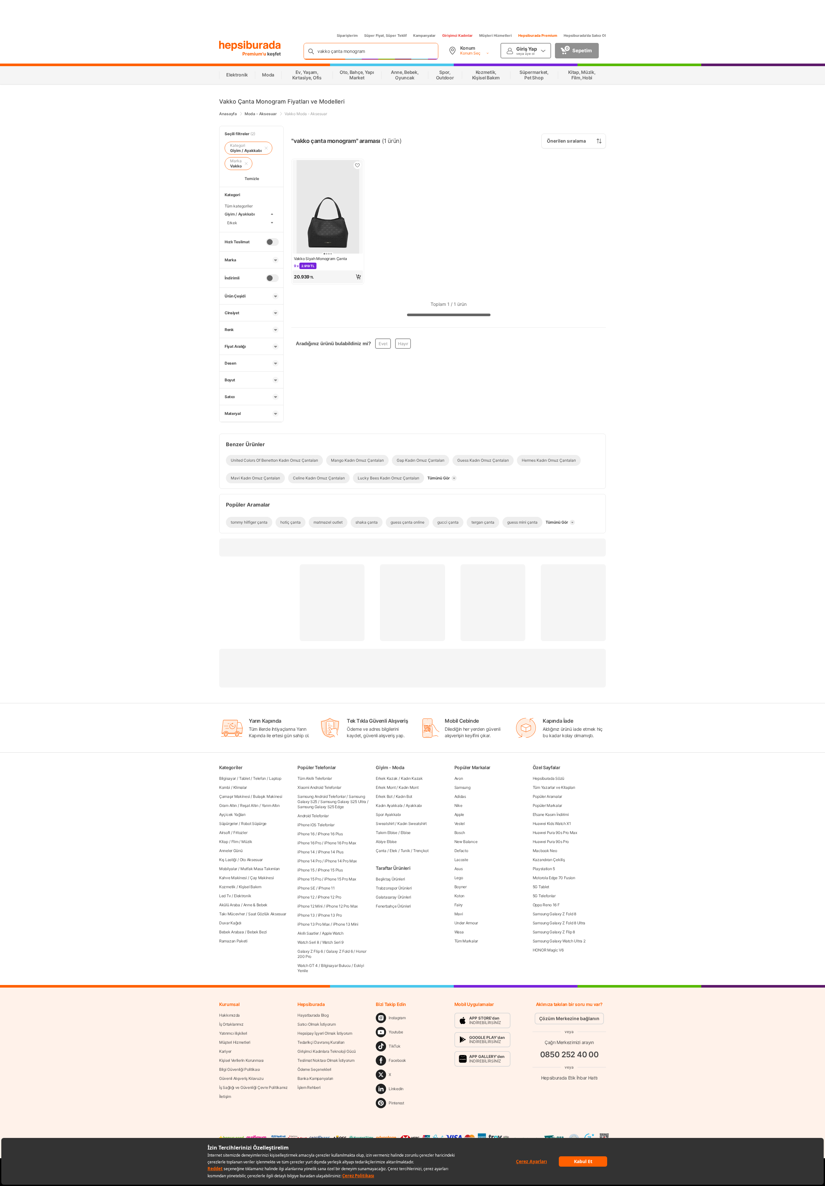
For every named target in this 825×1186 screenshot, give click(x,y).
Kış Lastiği (228, 859)
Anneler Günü (230, 850)
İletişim (225, 1096)
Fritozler (240, 832)
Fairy (458, 904)
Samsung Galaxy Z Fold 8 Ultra (559, 922)
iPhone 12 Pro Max (342, 906)
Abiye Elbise (386, 841)
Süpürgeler (228, 823)
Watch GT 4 (307, 965)
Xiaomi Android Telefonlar (319, 787)
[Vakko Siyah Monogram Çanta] (328, 207)
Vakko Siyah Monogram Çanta (320, 258)
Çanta (381, 850)
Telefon (259, 778)
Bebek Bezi (257, 932)
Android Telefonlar (313, 815)
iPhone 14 (306, 851)
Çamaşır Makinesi (234, 796)
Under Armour (466, 922)
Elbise (406, 832)
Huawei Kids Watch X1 (552, 823)
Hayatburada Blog (312, 1015)
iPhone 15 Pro (309, 879)
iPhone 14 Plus (331, 851)
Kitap (223, 841)
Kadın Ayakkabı (389, 805)
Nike (458, 805)
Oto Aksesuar (251, 859)
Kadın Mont (408, 787)
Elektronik (242, 895)
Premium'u (254, 53)
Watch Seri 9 (333, 942)
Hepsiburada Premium (537, 35)
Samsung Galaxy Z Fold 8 (554, 913)
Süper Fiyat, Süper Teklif (385, 35)
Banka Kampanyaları (315, 1078)
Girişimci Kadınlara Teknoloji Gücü (326, 1051)
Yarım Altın (271, 805)
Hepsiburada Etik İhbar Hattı (569, 1077)
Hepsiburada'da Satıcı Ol (585, 35)
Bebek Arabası (231, 932)
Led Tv (225, 895)
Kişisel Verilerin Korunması (241, 1060)
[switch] (272, 242)
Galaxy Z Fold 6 (339, 951)
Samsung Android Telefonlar (321, 796)
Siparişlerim (347, 35)
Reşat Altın (249, 805)
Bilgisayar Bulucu (336, 965)
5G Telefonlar (544, 895)
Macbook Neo (545, 850)
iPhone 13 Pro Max (313, 924)
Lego (458, 877)
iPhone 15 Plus (330, 870)
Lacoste (461, 859)
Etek (393, 850)
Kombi (224, 787)
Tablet (244, 778)
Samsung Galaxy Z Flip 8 (554, 932)
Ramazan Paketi (233, 941)
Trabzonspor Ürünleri (394, 888)
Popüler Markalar (547, 805)
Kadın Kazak (412, 778)
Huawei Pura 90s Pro (551, 841)
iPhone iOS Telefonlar (316, 824)
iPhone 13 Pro (330, 915)
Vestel (459, 823)
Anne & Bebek (255, 904)
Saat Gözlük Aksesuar (267, 913)
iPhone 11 (326, 888)
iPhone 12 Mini (310, 906)
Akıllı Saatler (308, 933)
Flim (234, 841)
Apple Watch (333, 933)
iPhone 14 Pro (309, 861)
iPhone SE (306, 888)
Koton (459, 895)
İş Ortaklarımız (231, 1024)
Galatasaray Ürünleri (393, 897)
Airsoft (224, 832)
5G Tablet (541, 886)
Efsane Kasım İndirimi (551, 814)
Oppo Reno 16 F (546, 904)
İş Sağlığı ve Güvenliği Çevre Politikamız (253, 1087)
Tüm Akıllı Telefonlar (314, 778)
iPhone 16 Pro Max (340, 842)
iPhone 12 (305, 897)
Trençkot (421, 850)
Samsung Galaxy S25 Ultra (343, 801)
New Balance (466, 841)
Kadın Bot (404, 796)
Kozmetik (227, 886)
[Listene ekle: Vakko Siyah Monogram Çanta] (357, 165)
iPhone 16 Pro (309, 842)
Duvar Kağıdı (230, 922)
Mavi (458, 913)
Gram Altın (228, 805)
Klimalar (240, 787)
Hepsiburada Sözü (548, 778)
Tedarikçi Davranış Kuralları (321, 1042)
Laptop (275, 778)
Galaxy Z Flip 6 (310, 951)
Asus (458, 868)
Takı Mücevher (232, 913)
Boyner (460, 886)
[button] (328, 276)
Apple (459, 814)
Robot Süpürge (254, 823)
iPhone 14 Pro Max (341, 861)
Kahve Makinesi (233, 877)
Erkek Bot (384, 796)
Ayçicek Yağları (232, 814)
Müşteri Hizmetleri (495, 35)
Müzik (246, 841)
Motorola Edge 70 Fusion (554, 877)
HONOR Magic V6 (548, 950)
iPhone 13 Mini (345, 924)
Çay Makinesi (262, 877)
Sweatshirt (385, 823)
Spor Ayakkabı (388, 814)
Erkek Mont (385, 787)
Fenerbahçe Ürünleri (393, 906)
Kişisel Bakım (250, 886)
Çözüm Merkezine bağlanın (569, 1018)
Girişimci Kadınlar (457, 35)
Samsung (462, 787)
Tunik (405, 850)
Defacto (461, 850)
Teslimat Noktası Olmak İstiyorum (325, 1060)
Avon (458, 778)
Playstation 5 (544, 868)
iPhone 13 (306, 915)
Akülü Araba (229, 904)
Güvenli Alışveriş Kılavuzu (241, 1078)
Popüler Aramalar (547, 796)
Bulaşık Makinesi (267, 796)
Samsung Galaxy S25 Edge (320, 806)
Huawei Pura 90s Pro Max (555, 832)
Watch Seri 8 (308, 942)
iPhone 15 (305, 870)
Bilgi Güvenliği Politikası (239, 1069)
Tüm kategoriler (239, 206)
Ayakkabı (414, 805)
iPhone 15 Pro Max (340, 879)
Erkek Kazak (387, 778)
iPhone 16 (305, 833)
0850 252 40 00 (569, 1054)
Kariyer (225, 1051)
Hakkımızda (229, 1015)
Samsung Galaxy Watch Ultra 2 (559, 941)
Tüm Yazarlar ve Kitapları (554, 787)
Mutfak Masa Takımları (260, 868)
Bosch (459, 832)
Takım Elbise (386, 832)
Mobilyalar (228, 868)
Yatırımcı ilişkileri (233, 1033)
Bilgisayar (227, 778)
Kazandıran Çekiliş (549, 859)
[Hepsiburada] (250, 45)
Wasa (459, 932)
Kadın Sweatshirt (411, 823)
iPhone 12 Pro (329, 897)
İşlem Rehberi (308, 1087)
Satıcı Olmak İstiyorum (316, 1024)
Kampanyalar (424, 35)
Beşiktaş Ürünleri (390, 879)
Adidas (460, 796)
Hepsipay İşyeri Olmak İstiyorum (324, 1033)
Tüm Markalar (466, 941)
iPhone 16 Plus (330, 833)
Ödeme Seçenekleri (314, 1069)
